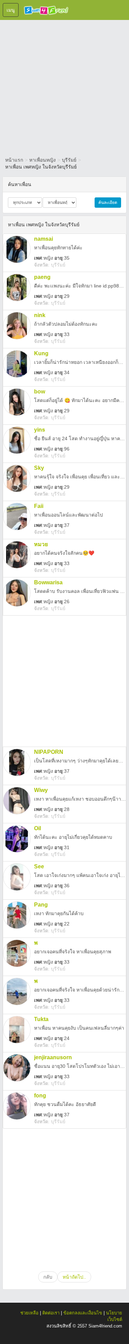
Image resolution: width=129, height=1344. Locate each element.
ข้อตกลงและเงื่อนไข (82, 1312)
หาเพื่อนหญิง (42, 160)
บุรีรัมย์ (69, 160)
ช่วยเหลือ (29, 1312)
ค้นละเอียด (107, 202)
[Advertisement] (64, 86)
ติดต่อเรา (51, 1312)
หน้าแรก (14, 160)
